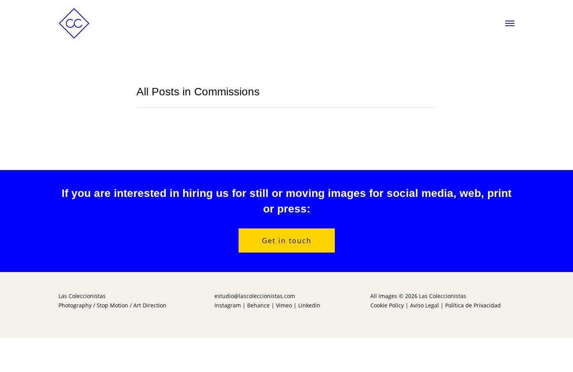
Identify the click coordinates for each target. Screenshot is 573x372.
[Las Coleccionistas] (74, 22)
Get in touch (286, 240)
